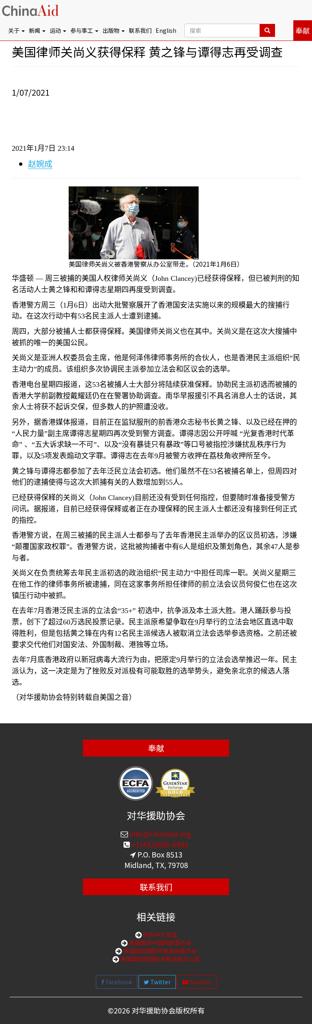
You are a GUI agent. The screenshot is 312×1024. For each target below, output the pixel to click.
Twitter (160, 982)
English (166, 30)
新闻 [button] (35, 30)
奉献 (302, 30)
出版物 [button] (111, 30)
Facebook (118, 982)
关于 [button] (14, 30)
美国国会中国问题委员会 (159, 942)
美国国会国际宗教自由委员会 (159, 951)
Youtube (199, 982)
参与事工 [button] (82, 30)
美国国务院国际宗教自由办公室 (159, 959)
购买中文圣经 (159, 934)
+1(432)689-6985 (159, 844)
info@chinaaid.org (159, 833)
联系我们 (140, 30)
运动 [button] (56, 30)
